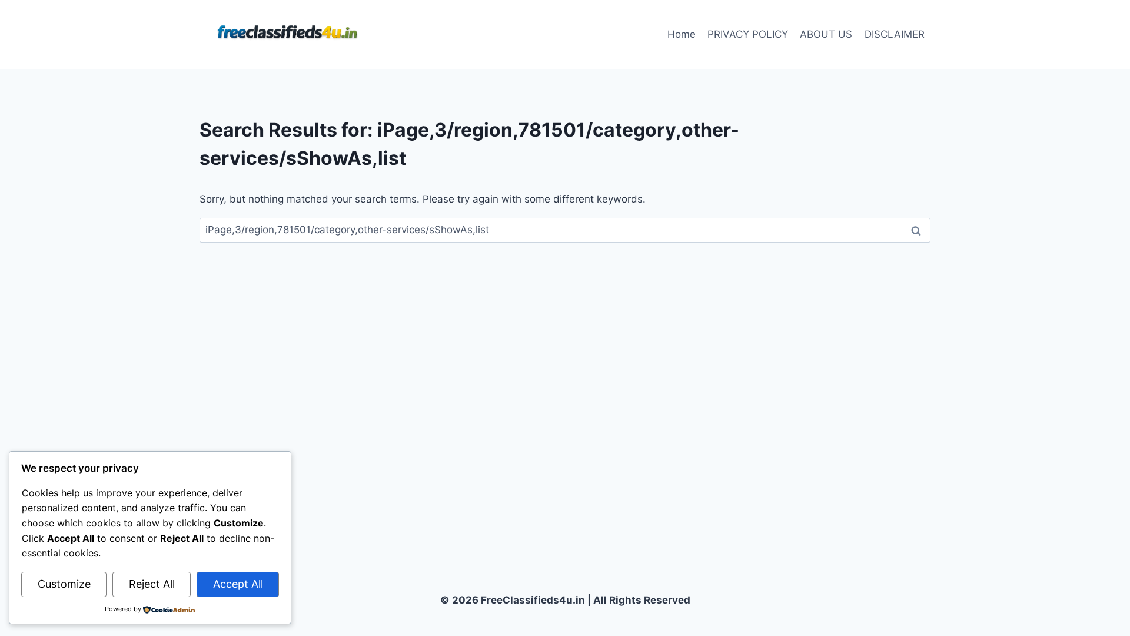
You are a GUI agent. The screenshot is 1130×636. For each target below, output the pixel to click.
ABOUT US (826, 34)
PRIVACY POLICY (747, 34)
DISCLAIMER (895, 34)
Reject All (152, 584)
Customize (64, 584)
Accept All (238, 584)
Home (681, 34)
